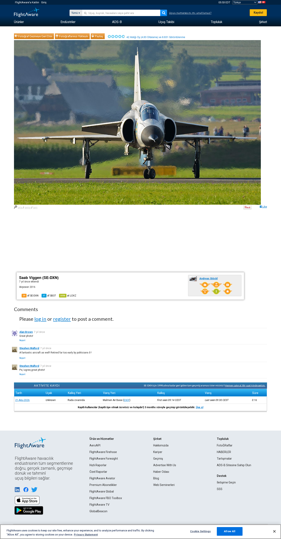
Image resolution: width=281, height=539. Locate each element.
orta (20, 207)
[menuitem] (19, 22)
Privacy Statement (86, 534)
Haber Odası (161, 471)
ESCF (127, 400)
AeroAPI (94, 445)
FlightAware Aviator (102, 478)
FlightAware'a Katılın (27, 2)
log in (40, 319)
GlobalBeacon (98, 511)
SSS (219, 489)
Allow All (229, 531)
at (68, 295)
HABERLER (224, 452)
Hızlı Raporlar (98, 465)
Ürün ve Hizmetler (101, 438)
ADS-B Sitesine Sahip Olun (234, 465)
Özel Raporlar (98, 471)
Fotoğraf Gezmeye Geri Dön (35, 36)
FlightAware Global (101, 491)
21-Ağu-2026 (22, 400)
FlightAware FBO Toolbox (105, 498)
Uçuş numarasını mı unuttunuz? (190, 13)
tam (35, 207)
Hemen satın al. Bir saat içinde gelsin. (245, 385)
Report (22, 340)
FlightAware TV (99, 504)
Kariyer (157, 452)
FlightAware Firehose (103, 452)
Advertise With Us (164, 465)
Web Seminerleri (164, 485)
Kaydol (258, 12)
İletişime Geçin (226, 482)
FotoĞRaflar (224, 445)
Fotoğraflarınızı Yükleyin (73, 36)
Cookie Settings (200, 531)
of (49, 295)
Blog (156, 478)
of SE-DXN (30, 295)
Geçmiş (158, 458)
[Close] (274, 531)
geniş (27, 207)
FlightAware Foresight (103, 458)
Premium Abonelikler (103, 485)
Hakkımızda (160, 445)
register (62, 319)
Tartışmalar (224, 458)
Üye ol (199, 407)
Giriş (43, 2)
